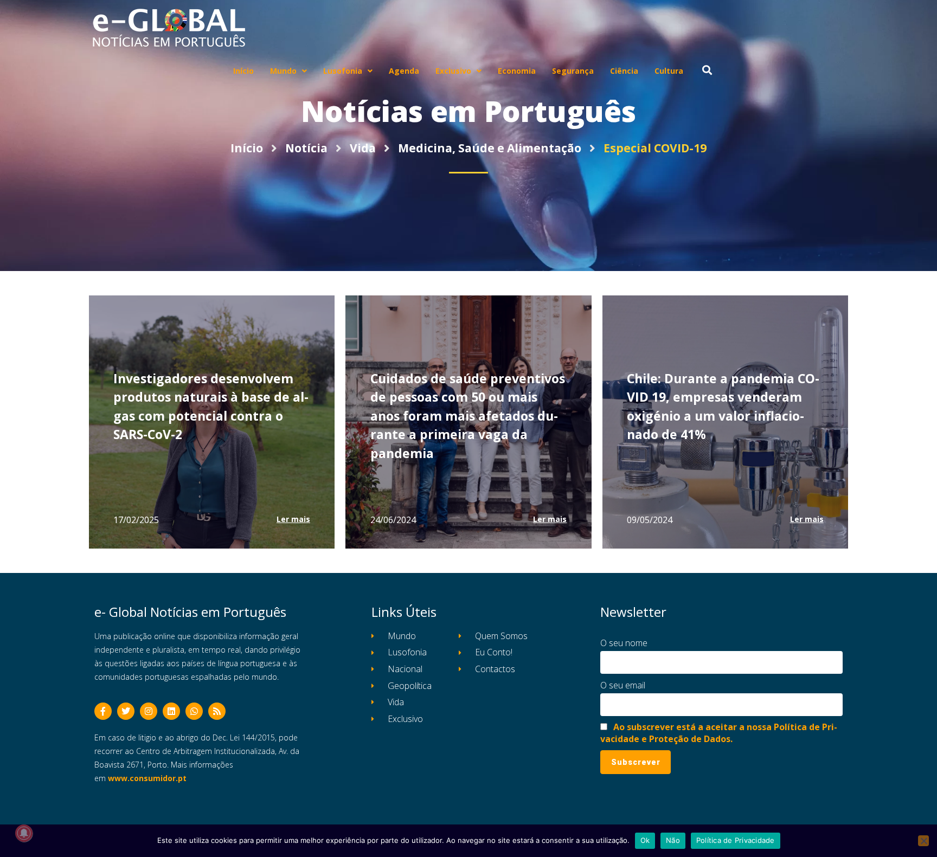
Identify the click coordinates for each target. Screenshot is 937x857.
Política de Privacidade (735, 840)
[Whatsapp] (194, 711)
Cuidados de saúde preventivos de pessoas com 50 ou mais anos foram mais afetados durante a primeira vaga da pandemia (467, 416)
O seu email (622, 685)
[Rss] (217, 711)
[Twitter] (125, 711)
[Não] (923, 840)
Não (673, 840)
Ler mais (293, 519)
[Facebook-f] (103, 711)
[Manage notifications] (24, 833)
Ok (645, 840)
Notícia (306, 148)
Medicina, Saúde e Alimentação (489, 148)
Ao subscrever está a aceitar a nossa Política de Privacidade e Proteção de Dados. (718, 733)
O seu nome (623, 643)
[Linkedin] (171, 711)
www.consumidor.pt (147, 778)
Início (246, 148)
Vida (363, 148)
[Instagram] (148, 711)
